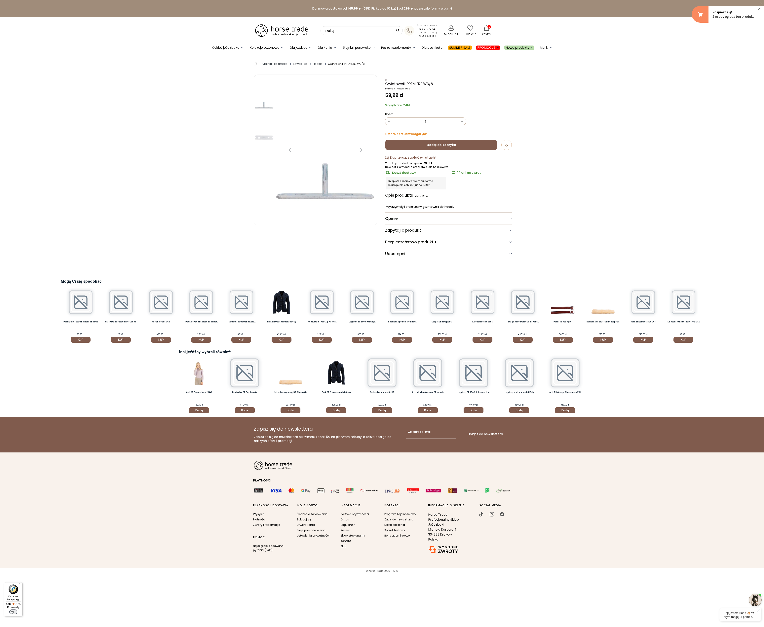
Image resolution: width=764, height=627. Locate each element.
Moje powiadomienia (311, 530)
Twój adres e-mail (418, 432)
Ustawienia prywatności (313, 536)
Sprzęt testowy (394, 530)
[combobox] (362, 30)
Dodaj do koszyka (441, 145)
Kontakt (346, 541)
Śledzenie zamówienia (312, 514)
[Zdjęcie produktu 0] (264, 99)
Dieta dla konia (394, 525)
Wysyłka (258, 514)
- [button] (389, 121)
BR (386, 80)
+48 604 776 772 (426, 28)
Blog (343, 546)
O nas (345, 519)
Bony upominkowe (397, 536)
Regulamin (348, 525)
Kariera (345, 530)
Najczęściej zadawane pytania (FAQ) (268, 548)
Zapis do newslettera (398, 519)
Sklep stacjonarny (353, 536)
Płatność (259, 519)
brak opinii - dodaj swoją (397, 88)
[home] (255, 64)
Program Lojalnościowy (400, 514)
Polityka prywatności (355, 514)
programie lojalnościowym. (431, 167)
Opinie (391, 218)
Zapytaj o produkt (403, 230)
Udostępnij (395, 253)
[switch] (13, 612)
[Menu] (20, 584)
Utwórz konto (306, 525)
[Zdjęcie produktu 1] (264, 130)
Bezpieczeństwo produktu (410, 242)
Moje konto (307, 505)
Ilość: (389, 114)
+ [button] (462, 121)
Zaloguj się (304, 519)
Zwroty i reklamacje (266, 525)
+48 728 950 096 (426, 36)
